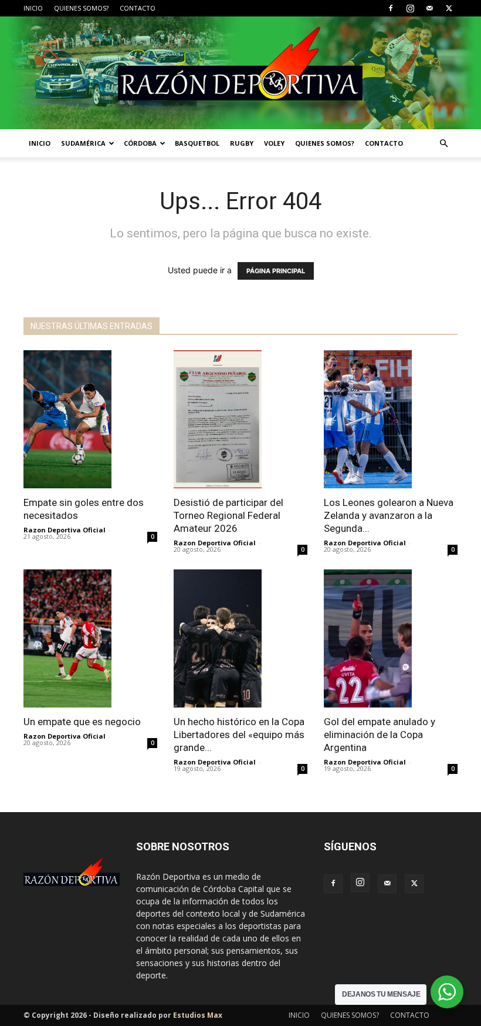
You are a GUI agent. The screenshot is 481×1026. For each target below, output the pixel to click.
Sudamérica (83, 143)
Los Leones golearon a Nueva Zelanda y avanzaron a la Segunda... (388, 515)
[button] (443, 143)
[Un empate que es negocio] (90, 638)
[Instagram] (410, 8)
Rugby (241, 143)
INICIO (33, 8)
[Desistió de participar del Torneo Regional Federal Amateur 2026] (240, 419)
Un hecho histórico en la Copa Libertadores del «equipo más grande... (239, 734)
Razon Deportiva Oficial (64, 529)
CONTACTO (137, 8)
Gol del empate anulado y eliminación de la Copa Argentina (379, 734)
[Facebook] (390, 8)
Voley (274, 143)
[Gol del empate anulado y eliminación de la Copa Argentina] (391, 638)
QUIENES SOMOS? (81, 8)
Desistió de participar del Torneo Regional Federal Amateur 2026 (228, 515)
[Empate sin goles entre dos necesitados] (90, 419)
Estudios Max (197, 1015)
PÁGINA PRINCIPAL (275, 271)
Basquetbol (197, 143)
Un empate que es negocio (82, 721)
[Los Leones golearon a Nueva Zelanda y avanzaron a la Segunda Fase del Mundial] (391, 419)
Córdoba (140, 143)
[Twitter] (449, 8)
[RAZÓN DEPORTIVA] (240, 72)
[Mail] (429, 8)
